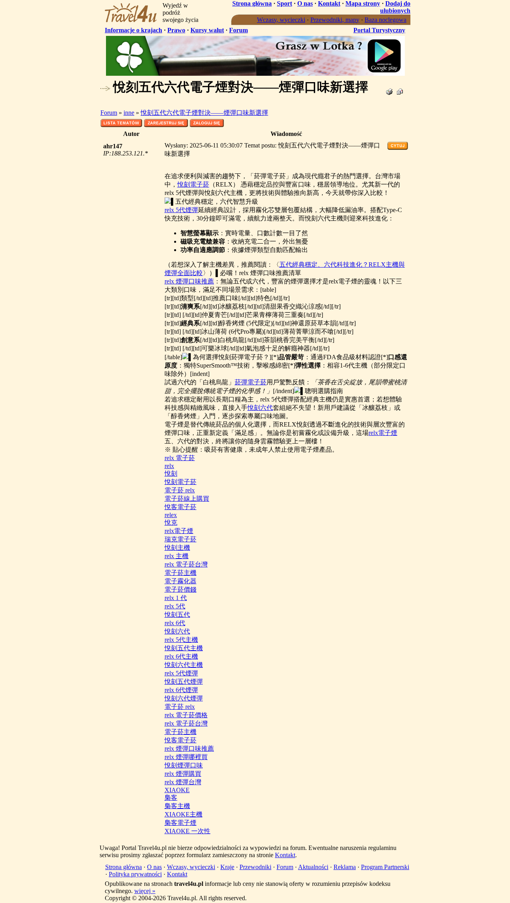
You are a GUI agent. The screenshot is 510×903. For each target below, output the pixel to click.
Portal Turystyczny (379, 30)
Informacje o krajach (133, 30)
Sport (284, 3)
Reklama (344, 867)
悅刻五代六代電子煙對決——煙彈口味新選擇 (204, 112)
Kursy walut (207, 30)
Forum (238, 30)
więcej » (144, 890)
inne (129, 112)
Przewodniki (255, 867)
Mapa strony (362, 3)
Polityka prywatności (135, 874)
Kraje (227, 867)
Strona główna (252, 3)
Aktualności (313, 867)
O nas (305, 3)
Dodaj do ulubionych (395, 7)
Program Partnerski (385, 867)
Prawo (176, 30)
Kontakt (329, 3)
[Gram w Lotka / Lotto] (255, 73)
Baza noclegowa (385, 19)
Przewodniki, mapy (334, 19)
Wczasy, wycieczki (281, 19)
